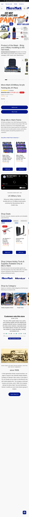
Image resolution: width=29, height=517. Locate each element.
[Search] (24, 8)
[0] (27, 8)
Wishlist (15, 4)
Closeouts (16, 220)
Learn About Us (14, 394)
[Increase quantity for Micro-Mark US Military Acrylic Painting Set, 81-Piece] (7, 101)
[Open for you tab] (24, 512)
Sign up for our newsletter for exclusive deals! (15, 1)
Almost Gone (24, 220)
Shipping (2, 94)
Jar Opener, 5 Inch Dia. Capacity (6, 240)
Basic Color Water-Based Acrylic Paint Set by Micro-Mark (7, 157)
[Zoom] (23, 60)
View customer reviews (14, 338)
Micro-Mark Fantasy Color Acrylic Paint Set (21, 157)
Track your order (8, 4)
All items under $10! (6, 220)
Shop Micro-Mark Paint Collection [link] (9, 137)
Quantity (3, 98)
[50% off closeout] (14, 26)
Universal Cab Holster (20, 239)
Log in (2, 4)
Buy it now (14, 111)
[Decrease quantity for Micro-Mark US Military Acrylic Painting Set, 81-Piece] (2, 101)
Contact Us (21, 4)
